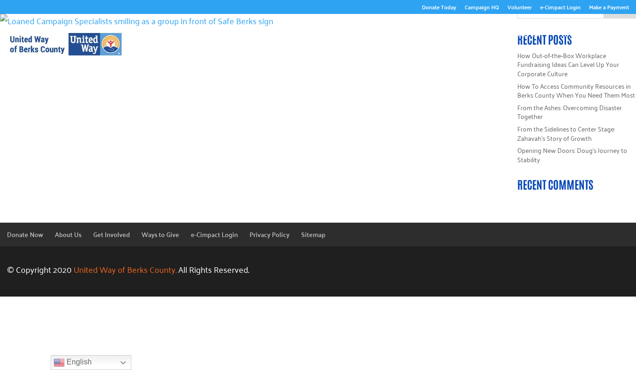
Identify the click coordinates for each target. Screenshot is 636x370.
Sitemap (313, 234)
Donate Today (439, 8)
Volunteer (519, 8)
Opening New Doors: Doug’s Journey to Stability (572, 154)
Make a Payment (609, 8)
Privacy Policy (270, 234)
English (78, 362)
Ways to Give (585, 32)
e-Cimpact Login (560, 8)
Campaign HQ (482, 8)
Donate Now (25, 234)
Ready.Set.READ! (440, 32)
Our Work (371, 32)
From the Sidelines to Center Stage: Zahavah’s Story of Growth (566, 133)
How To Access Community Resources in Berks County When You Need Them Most (576, 90)
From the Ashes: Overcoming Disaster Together (569, 111)
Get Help (604, 46)
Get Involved (514, 32)
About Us (312, 32)
